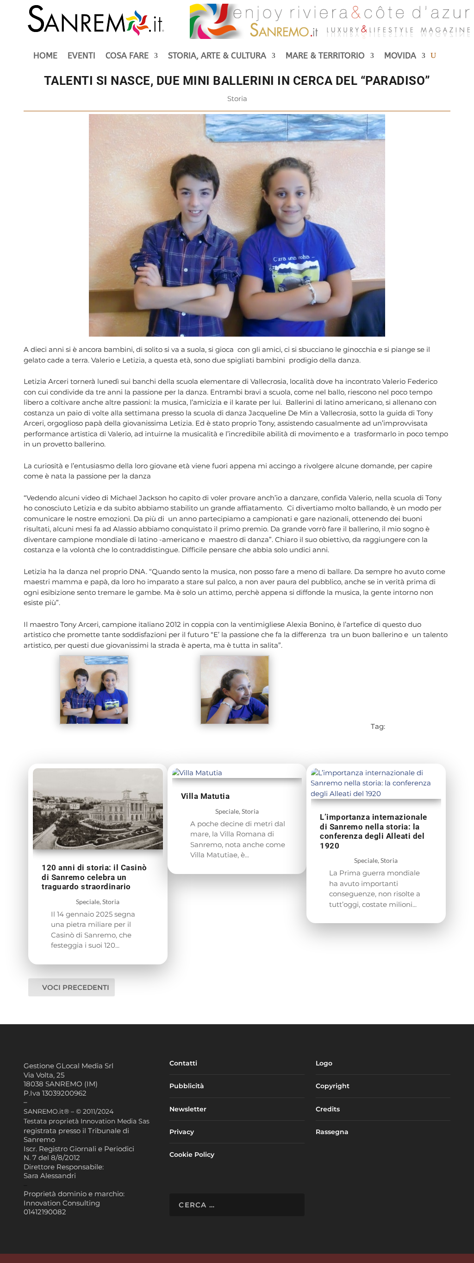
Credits (328, 1109)
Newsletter (187, 1109)
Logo (324, 1063)
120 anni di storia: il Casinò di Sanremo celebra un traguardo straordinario (94, 877)
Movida (400, 56)
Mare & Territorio (325, 56)
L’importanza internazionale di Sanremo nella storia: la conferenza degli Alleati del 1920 (373, 831)
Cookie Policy (191, 1154)
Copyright (332, 1086)
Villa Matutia (205, 796)
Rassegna (332, 1132)
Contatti (183, 1063)
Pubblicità (186, 1086)
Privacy (181, 1132)
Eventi (81, 56)
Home (45, 56)
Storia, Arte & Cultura (217, 56)
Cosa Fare (127, 56)
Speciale (88, 902)
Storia (237, 98)
